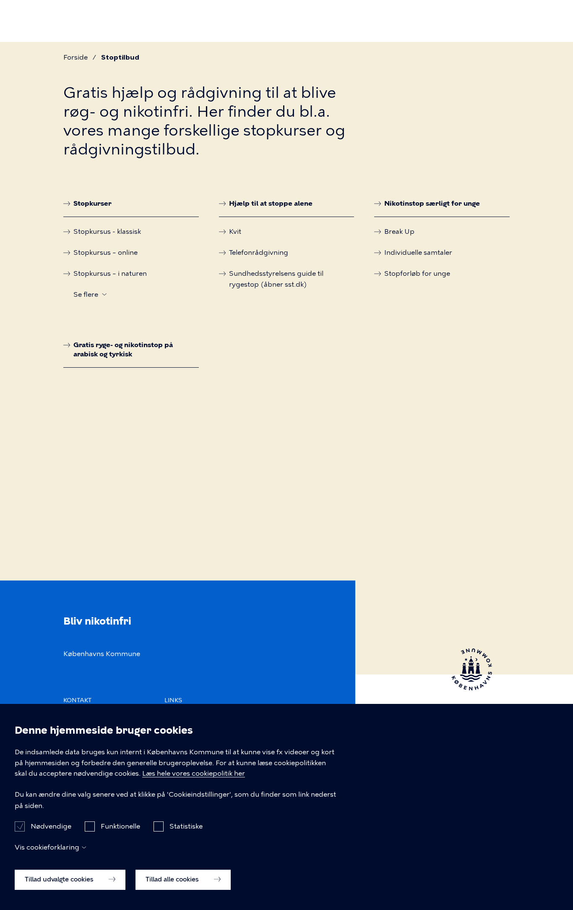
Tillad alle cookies (173, 879)
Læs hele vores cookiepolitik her (193, 774)
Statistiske (186, 826)
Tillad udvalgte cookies (60, 879)
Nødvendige (51, 826)
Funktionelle (120, 826)
